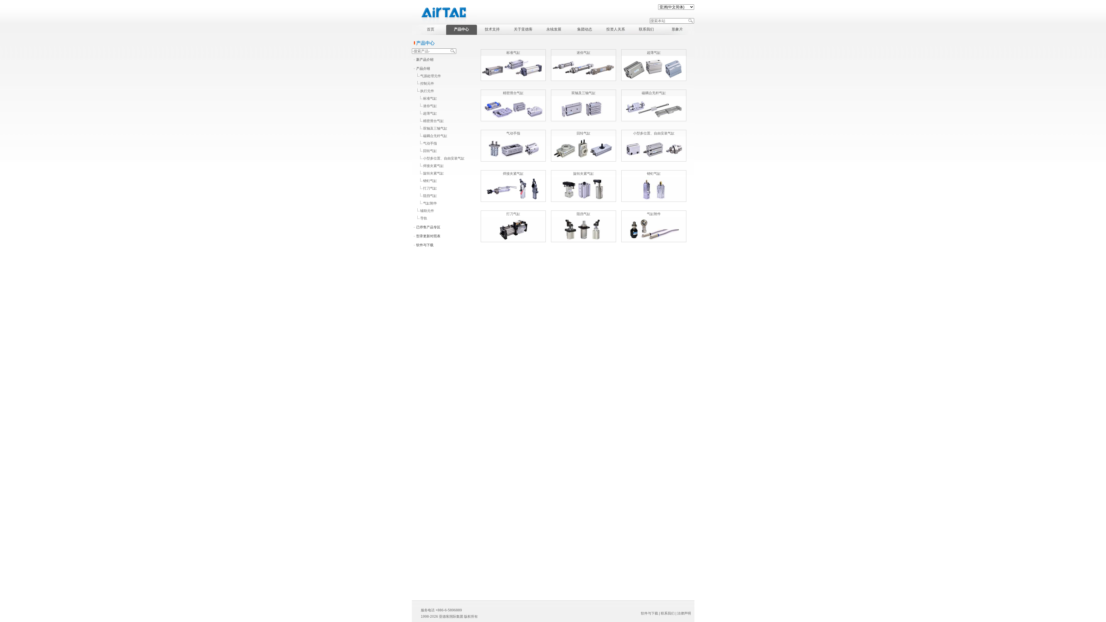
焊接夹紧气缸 (433, 166)
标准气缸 (430, 98)
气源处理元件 (430, 76)
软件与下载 (424, 245)
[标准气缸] (513, 79)
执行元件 (427, 91)
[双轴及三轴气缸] (583, 120)
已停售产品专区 (428, 227)
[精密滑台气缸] (513, 120)
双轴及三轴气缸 (435, 128)
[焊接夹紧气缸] (513, 200)
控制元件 (427, 83)
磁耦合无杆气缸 (435, 136)
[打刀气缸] (513, 241)
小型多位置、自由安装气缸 (444, 158)
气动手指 (430, 143)
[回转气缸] (583, 160)
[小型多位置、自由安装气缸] (654, 160)
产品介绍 (423, 69)
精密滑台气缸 (433, 121)
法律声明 (684, 613)
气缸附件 (430, 203)
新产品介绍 (424, 60)
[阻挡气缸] (583, 241)
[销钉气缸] (654, 200)
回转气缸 (430, 151)
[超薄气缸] (654, 79)
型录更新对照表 (428, 236)
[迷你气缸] (583, 79)
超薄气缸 (430, 113)
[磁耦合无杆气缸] (654, 120)
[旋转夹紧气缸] (583, 200)
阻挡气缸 (430, 196)
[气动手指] (513, 160)
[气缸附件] (654, 241)
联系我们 (668, 613)
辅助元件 (427, 211)
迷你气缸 (430, 106)
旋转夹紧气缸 (433, 173)
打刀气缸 (430, 188)
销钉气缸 (430, 181)
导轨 (423, 218)
